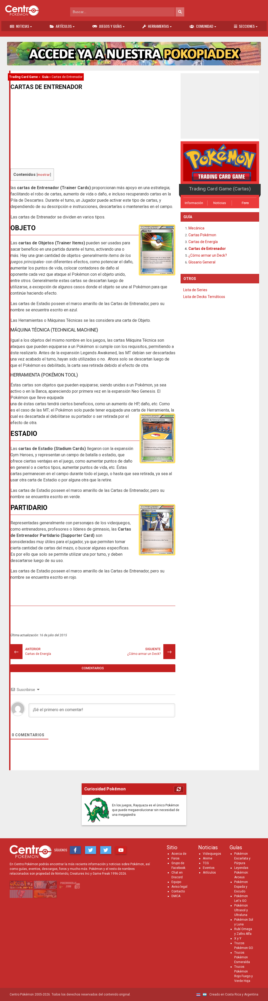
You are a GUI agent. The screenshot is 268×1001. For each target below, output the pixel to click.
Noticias (22, 26)
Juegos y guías (110, 26)
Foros (175, 858)
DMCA (175, 896)
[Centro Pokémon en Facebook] (75, 850)
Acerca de (178, 854)
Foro (245, 203)
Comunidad (204, 26)
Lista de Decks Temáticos (204, 297)
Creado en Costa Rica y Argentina (233, 994)
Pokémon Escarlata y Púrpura (242, 858)
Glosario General (201, 262)
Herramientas (158, 26)
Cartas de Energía (203, 242)
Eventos (209, 868)
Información (194, 203)
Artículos (63, 26)
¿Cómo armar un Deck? (207, 255)
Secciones (246, 26)
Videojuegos (212, 854)
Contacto (178, 891)
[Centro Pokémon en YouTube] (120, 850)
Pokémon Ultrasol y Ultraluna (241, 910)
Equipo (176, 882)
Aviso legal (179, 886)
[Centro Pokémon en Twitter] (90, 850)
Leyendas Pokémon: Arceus (241, 872)
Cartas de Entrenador (207, 248)
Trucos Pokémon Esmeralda (242, 957)
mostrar (43, 174)
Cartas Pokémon (202, 235)
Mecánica (196, 228)
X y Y (237, 938)
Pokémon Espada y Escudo (241, 886)
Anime (207, 858)
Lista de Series (195, 290)
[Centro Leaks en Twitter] (105, 850)
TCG (206, 863)
